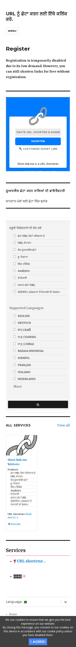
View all (63, 425)
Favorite (15, 524)
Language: (14, 602)
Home (13, 614)
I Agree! (37, 642)
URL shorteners (31, 561)
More (17, 386)
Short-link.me (17, 460)
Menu (12, 30)
